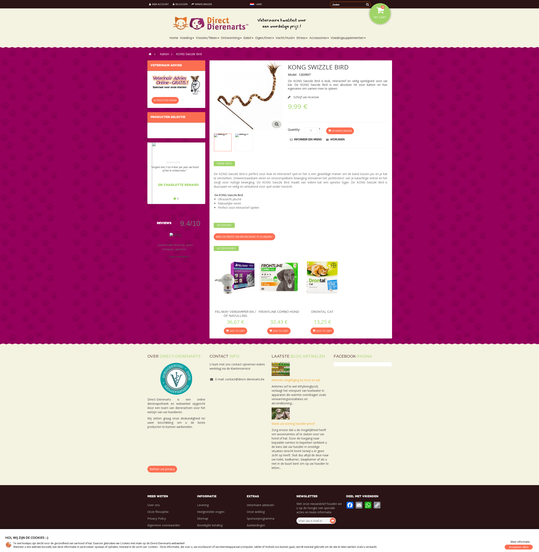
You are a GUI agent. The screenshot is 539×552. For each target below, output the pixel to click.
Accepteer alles (518, 547)
